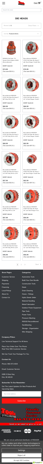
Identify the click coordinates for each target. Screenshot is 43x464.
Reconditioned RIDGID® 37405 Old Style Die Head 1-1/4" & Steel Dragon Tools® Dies (31, 134)
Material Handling (28, 301)
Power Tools (26, 315)
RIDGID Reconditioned (30, 321)
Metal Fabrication (28, 304)
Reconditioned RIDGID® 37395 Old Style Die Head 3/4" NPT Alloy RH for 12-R (10, 245)
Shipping (5, 280)
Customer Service (8, 277)
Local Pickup (6, 290)
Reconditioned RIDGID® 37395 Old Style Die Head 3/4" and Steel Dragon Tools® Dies (31, 208)
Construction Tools (28, 284)
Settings (21, 450)
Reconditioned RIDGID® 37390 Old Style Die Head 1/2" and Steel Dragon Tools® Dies (31, 246)
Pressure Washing (28, 318)
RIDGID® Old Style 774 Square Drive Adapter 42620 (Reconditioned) (11, 60)
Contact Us (6, 297)
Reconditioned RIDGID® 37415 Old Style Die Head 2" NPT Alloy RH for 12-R (11, 97)
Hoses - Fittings (27, 294)
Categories (26, 272)
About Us (5, 294)
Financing (5, 287)
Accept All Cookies (21, 460)
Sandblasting (26, 325)
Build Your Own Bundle (30, 280)
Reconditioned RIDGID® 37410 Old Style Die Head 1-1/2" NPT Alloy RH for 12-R (11, 134)
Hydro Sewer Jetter (29, 297)
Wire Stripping (27, 332)
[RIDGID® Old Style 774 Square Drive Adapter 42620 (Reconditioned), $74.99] (11, 48)
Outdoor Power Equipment (31, 308)
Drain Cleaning (27, 290)
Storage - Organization (30, 328)
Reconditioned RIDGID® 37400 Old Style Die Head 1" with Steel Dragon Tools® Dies (31, 171)
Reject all (21, 455)
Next (37, 264)
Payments (5, 284)
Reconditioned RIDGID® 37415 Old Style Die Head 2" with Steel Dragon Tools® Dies (31, 60)
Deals (24, 287)
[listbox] (21, 33)
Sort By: (6, 34)
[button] (21, 26)
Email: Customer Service (11, 369)
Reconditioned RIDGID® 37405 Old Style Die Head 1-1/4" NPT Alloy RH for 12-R (11, 171)
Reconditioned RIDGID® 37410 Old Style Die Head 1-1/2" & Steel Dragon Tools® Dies (31, 97)
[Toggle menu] (3, 3)
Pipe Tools (25, 311)
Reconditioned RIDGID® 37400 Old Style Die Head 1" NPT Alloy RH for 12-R (11, 208)
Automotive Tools (28, 277)
